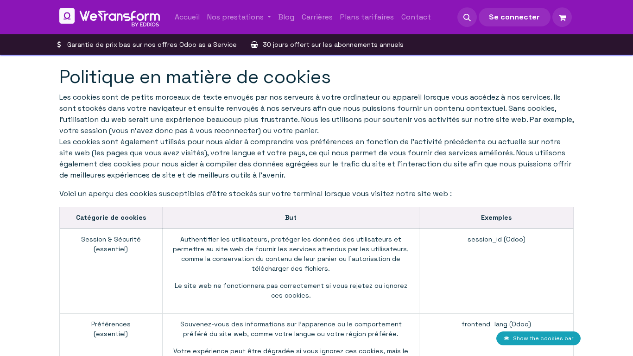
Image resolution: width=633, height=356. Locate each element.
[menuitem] (187, 17)
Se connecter (514, 17)
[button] (467, 17)
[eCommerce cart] (562, 17)
